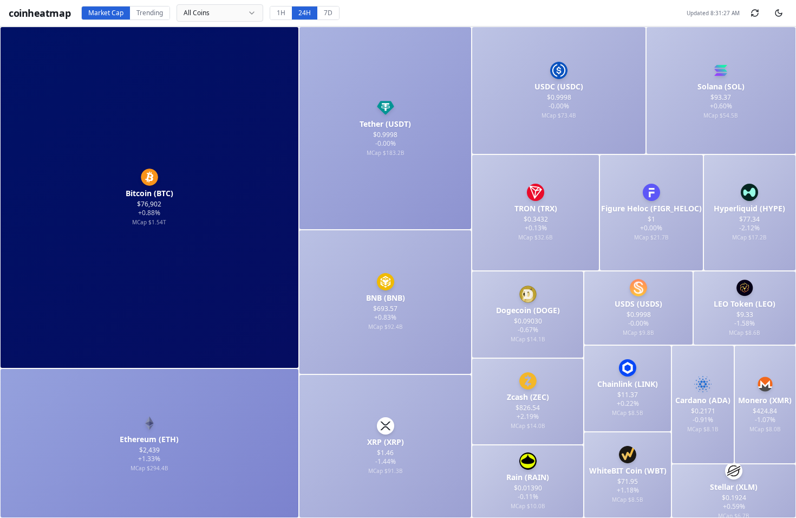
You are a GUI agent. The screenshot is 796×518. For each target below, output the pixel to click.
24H (304, 12)
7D (328, 12)
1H (281, 12)
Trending (149, 12)
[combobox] (220, 13)
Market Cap (105, 12)
